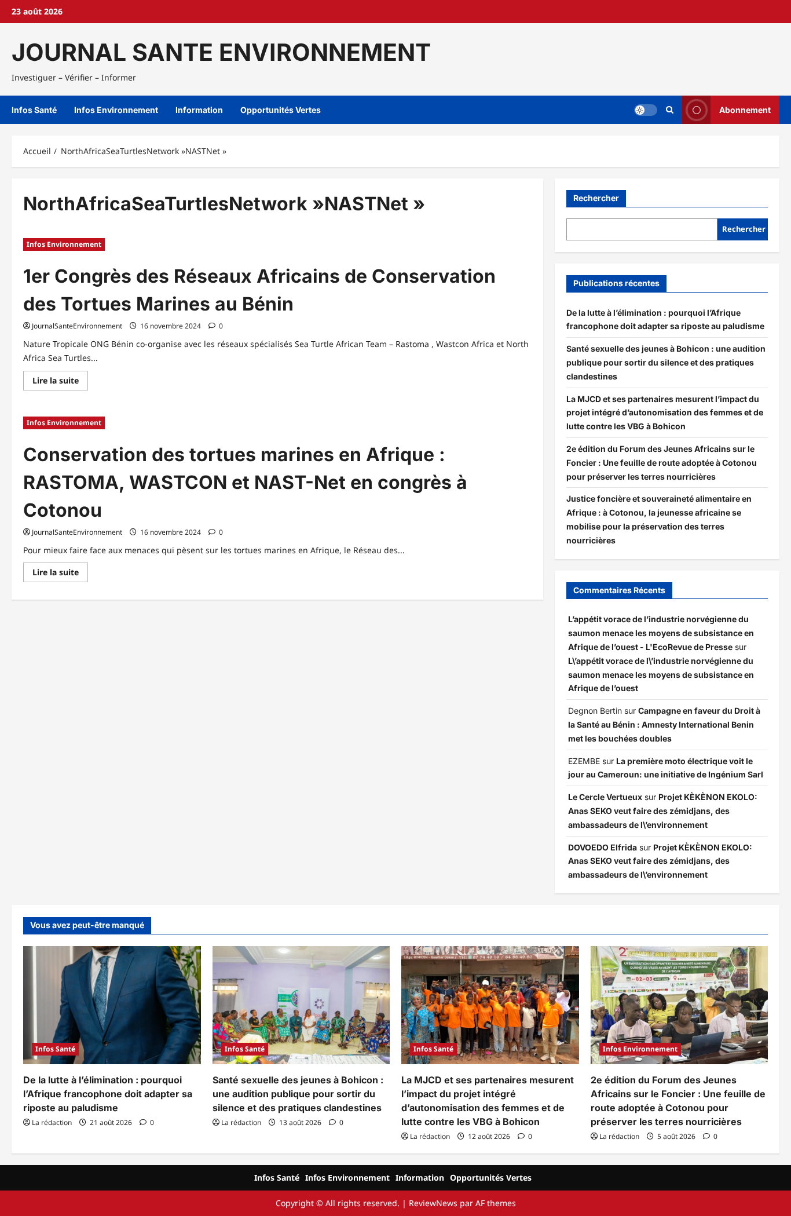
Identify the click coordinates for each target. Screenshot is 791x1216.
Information (199, 110)
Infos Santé (34, 110)
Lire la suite (60, 382)
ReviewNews (433, 1202)
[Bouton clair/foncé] (645, 110)
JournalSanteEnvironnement (77, 326)
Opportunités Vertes (280, 110)
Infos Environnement (116, 110)
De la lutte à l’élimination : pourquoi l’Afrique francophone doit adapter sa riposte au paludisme (107, 1093)
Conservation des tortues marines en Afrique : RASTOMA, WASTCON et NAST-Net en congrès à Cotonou (245, 482)
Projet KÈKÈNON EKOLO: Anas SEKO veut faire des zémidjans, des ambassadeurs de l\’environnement (662, 811)
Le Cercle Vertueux (605, 797)
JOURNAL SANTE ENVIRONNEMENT (221, 52)
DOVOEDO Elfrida (602, 847)
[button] (669, 110)
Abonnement (745, 110)
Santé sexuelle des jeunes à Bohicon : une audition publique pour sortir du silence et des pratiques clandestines (666, 362)
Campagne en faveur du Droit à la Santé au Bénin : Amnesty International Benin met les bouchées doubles (664, 724)
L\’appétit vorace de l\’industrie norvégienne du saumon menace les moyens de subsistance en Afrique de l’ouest (661, 674)
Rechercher (596, 198)
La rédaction (52, 1122)
